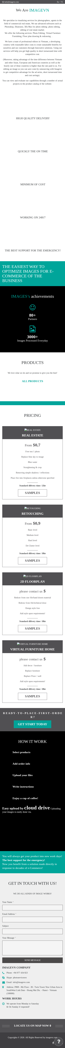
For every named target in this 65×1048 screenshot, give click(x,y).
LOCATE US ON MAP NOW (32, 1025)
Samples (32, 493)
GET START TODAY (32, 724)
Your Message (9, 938)
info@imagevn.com (12, 2)
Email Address (9, 914)
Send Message (32, 960)
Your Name (8, 902)
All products (32, 381)
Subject (5, 926)
